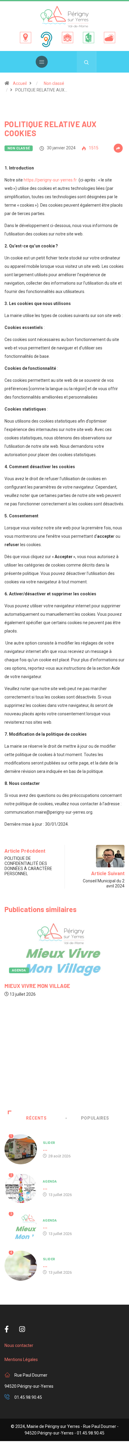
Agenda (19, 970)
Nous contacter (18, 1345)
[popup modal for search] (86, 61)
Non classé (54, 83)
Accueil (20, 83)
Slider (49, 1143)
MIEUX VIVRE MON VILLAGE (37, 986)
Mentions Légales (21, 1359)
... (45, 1148)
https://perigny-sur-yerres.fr (50, 180)
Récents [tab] (36, 1118)
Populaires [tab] (95, 1118)
